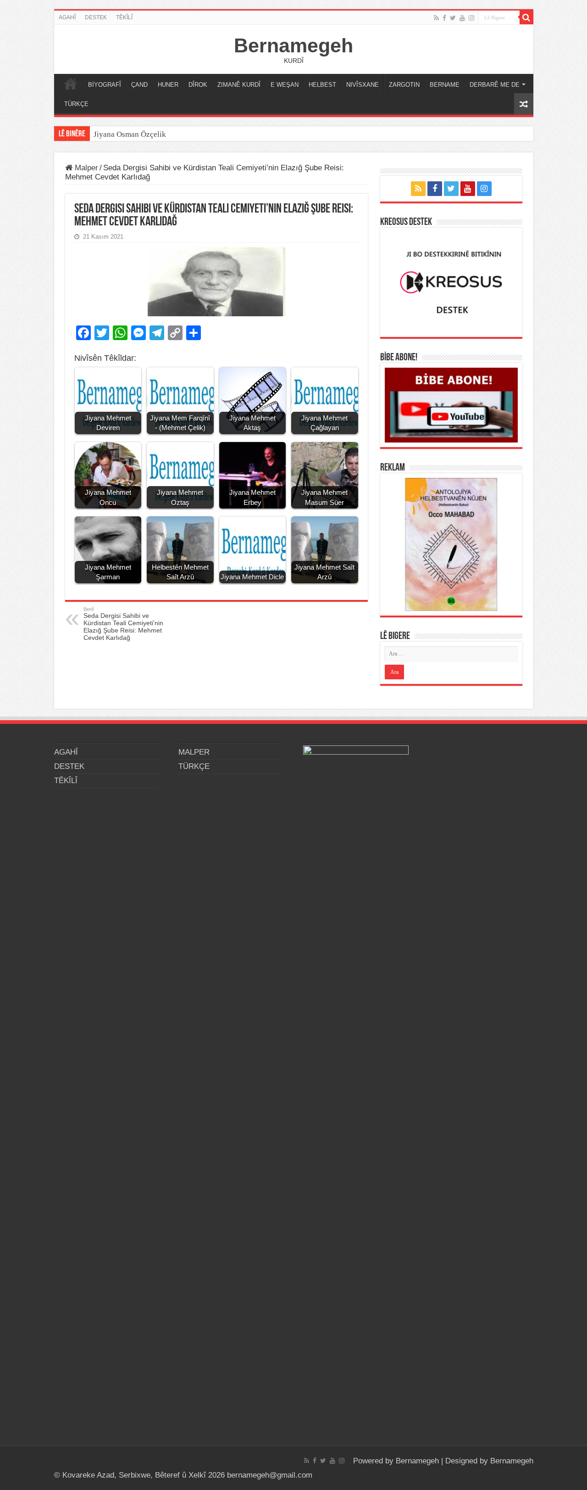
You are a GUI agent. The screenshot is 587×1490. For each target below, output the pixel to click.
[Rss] (436, 17)
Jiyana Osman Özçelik (131, 134)
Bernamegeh (293, 45)
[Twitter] (453, 17)
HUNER (168, 84)
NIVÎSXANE (362, 84)
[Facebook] (444, 17)
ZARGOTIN (404, 84)
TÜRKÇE (76, 104)
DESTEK (96, 17)
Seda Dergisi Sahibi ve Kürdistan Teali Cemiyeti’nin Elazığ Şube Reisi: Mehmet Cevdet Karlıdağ (123, 623)
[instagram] (471, 17)
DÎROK (197, 84)
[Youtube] (462, 17)
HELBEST (322, 84)
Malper (85, 167)
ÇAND (139, 84)
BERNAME (445, 84)
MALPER (71, 83)
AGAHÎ (67, 17)
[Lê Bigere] (526, 17)
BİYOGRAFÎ (104, 84)
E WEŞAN (285, 84)
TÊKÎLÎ (124, 17)
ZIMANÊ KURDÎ (238, 84)
